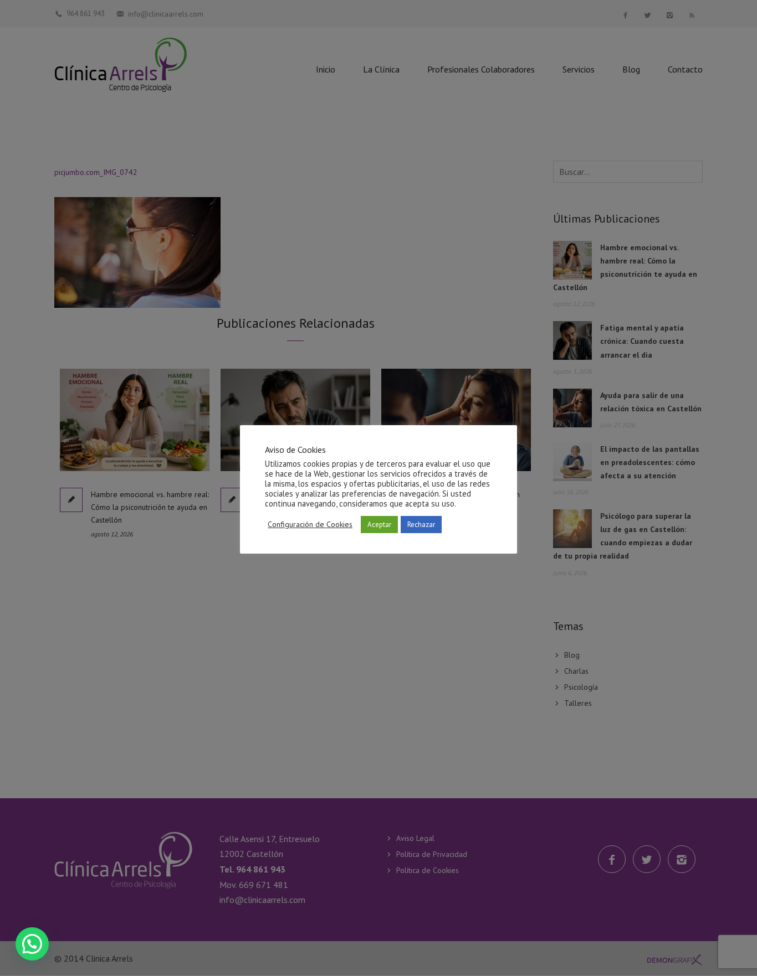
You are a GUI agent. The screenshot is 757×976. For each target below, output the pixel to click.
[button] (32, 943)
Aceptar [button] (379, 524)
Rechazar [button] (421, 524)
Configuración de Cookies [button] (310, 524)
